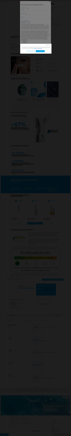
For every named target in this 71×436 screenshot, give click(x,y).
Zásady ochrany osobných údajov (38, 48)
